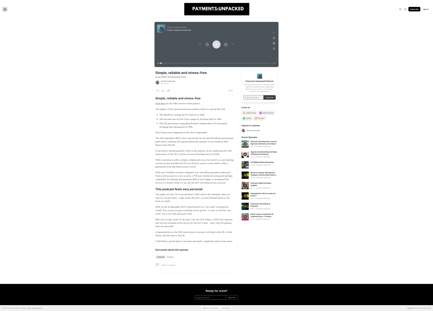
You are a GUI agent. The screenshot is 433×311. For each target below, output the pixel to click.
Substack (410, 308)
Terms (29, 308)
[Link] (152, 98)
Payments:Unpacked (168, 81)
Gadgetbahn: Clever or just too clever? (263, 194)
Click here (160, 103)
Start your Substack (212, 308)
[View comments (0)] (274, 38)
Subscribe (414, 9)
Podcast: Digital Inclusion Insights (261, 184)
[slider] (216, 63)
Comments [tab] (161, 257)
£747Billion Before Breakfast (262, 162)
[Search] (400, 9)
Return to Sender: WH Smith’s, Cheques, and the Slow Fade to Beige (263, 174)
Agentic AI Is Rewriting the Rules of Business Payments (264, 153)
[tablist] (165, 257)
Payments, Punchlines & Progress (260, 205)
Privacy (23, 308)
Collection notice (37, 308)
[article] (260, 144)
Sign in (426, 9)
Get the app (225, 308)
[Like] (157, 90)
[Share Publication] (405, 9)
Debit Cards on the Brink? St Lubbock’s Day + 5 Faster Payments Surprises (262, 215)
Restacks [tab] (170, 257)
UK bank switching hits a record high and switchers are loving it (263, 142)
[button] (200, 44)
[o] (245, 144)
